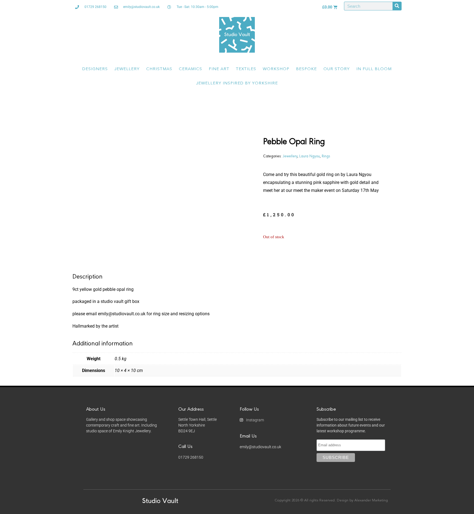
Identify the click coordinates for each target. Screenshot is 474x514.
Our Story (336, 69)
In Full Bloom (374, 69)
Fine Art (219, 69)
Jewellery (127, 69)
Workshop (276, 69)
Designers (95, 69)
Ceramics (190, 69)
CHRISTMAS (159, 69)
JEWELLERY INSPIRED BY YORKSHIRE (237, 83)
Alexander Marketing (371, 500)
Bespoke (306, 69)
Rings (326, 155)
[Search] (397, 6)
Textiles (246, 69)
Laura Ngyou (309, 155)
